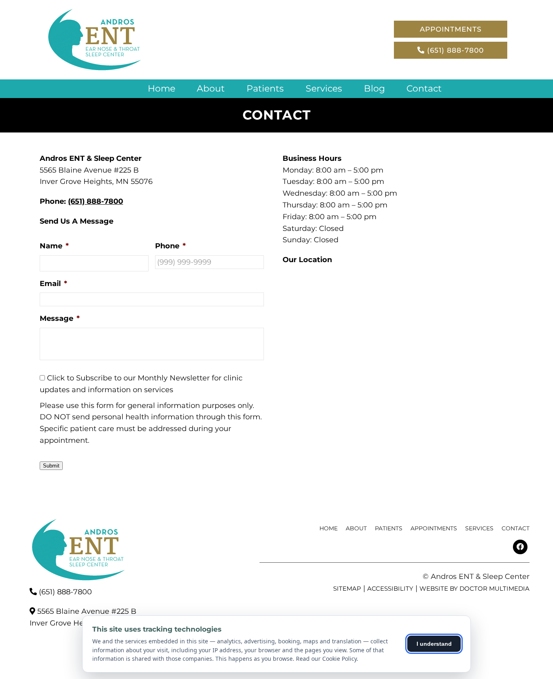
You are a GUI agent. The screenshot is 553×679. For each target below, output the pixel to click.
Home (161, 88)
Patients (265, 88)
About (211, 88)
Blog (374, 88)
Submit (51, 466)
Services (324, 88)
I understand (434, 644)
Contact (424, 88)
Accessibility (390, 588)
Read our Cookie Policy (326, 658)
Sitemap (347, 588)
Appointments (451, 29)
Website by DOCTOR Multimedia (474, 588)
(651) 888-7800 (454, 50)
